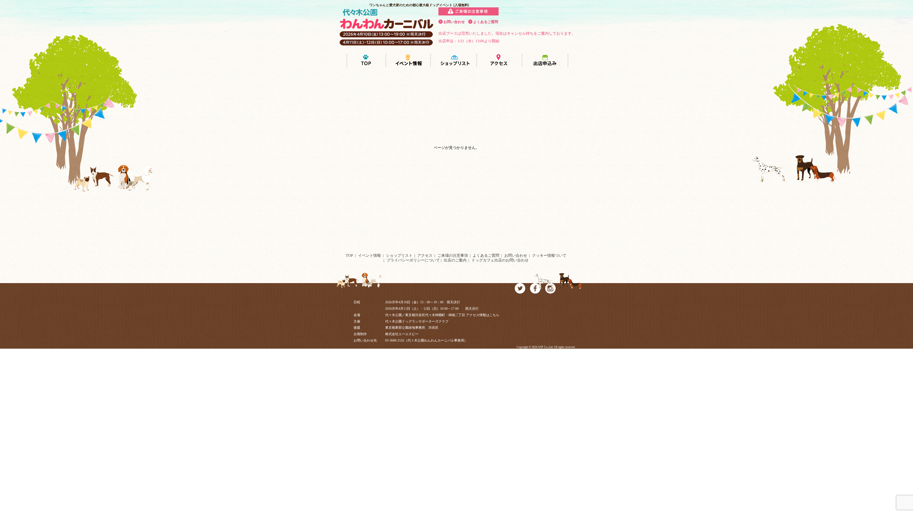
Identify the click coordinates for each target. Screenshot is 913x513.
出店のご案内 (455, 260)
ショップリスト (399, 255)
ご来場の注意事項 (452, 255)
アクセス (424, 255)
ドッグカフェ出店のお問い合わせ (500, 260)
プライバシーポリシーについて (413, 260)
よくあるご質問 (485, 22)
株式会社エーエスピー (401, 334)
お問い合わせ (454, 22)
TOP (349, 255)
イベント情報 (369, 255)
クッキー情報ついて (549, 255)
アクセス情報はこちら (482, 315)
